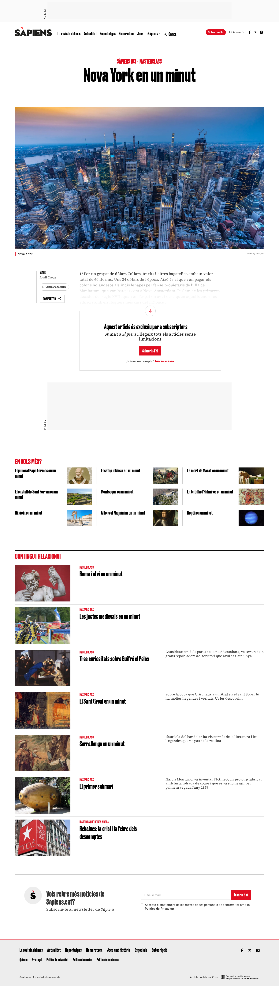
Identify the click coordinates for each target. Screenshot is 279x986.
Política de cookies (82, 959)
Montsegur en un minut (117, 491)
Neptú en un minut (200, 512)
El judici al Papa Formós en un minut (35, 473)
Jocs (140, 33)
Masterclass (151, 61)
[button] (54, 287)
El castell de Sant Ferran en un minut (36, 494)
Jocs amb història (118, 950)
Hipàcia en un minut (28, 512)
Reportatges (108, 33)
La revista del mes (69, 33)
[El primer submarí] (42, 795)
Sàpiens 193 (126, 61)
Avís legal (37, 959)
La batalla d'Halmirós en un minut (210, 491)
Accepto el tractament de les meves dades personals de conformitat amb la (197, 906)
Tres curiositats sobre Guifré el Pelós (114, 658)
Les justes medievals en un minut (110, 616)
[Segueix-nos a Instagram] (261, 32)
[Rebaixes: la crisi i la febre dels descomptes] (42, 838)
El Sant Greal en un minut (103, 701)
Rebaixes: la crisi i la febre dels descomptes (108, 832)
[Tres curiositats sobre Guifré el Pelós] (42, 668)
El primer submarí (96, 786)
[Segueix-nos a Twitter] (255, 32)
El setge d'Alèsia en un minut (120, 470)
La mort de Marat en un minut (208, 470)
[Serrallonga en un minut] (42, 753)
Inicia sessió (164, 361)
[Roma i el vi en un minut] (42, 583)
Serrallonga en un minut (102, 743)
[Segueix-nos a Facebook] (249, 32)
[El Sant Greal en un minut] (42, 710)
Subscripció (159, 950)
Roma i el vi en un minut (101, 573)
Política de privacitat (57, 959)
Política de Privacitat (159, 908)
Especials (141, 950)
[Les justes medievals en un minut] (42, 625)
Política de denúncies (108, 959)
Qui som (24, 959)
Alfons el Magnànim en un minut (123, 512)
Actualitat (90, 33)
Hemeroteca (126, 33)
